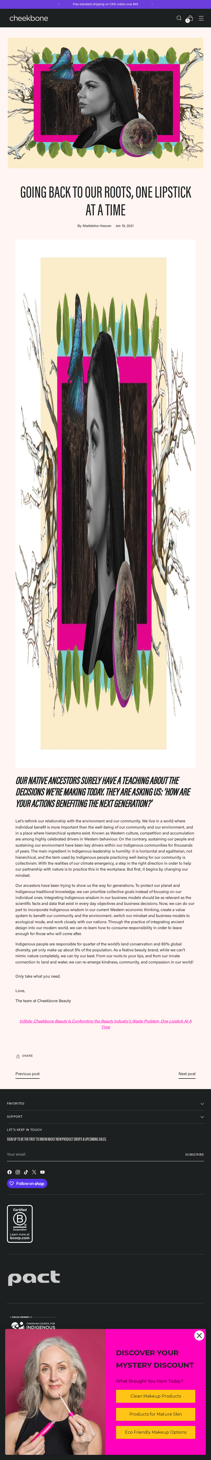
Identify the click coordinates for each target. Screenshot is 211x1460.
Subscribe (194, 1154)
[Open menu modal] (201, 18)
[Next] (152, 4)
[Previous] (59, 4)
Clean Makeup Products (155, 1396)
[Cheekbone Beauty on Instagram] (18, 1173)
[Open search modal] (179, 18)
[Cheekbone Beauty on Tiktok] (26, 1173)
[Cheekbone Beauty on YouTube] (43, 1173)
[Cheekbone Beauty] (29, 18)
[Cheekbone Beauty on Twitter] (35, 1173)
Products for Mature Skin (155, 1414)
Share (27, 1056)
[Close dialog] (199, 1335)
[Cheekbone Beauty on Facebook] (10, 1173)
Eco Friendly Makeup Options (155, 1432)
